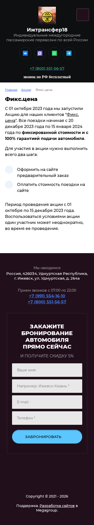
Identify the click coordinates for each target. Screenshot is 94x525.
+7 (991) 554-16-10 (47, 296)
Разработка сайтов (57, 506)
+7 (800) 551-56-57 (47, 302)
